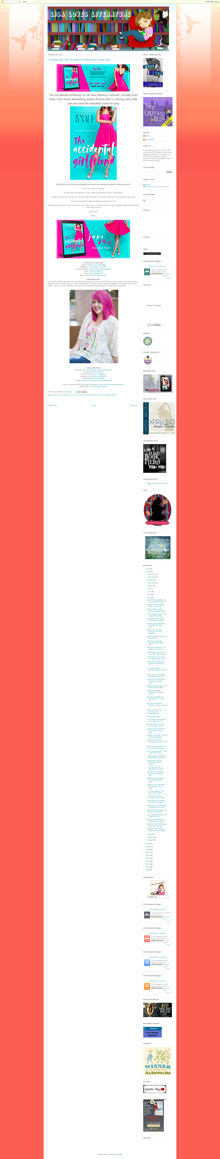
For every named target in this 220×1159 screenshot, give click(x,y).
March (149, 834)
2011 (147, 864)
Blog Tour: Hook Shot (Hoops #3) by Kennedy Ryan (156, 825)
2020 (147, 569)
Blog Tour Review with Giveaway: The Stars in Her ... (157, 741)
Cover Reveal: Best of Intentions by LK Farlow (155, 797)
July (149, 589)
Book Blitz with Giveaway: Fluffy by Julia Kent (155, 605)
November (151, 577)
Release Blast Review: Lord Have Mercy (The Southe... (157, 653)
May (149, 594)
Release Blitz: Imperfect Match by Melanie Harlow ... (157, 610)
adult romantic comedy (60, 395)
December (151, 574)
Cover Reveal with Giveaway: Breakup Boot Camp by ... (156, 757)
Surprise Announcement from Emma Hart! (156, 637)
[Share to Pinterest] (86, 392)
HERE (154, 152)
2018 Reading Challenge (157, 933)
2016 (147, 849)
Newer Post (53, 405)
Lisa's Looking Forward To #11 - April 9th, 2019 (157, 815)
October (150, 580)
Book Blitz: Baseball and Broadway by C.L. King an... (155, 698)
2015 (147, 852)
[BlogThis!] (79, 392)
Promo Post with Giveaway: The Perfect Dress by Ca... (156, 675)
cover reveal (73, 395)
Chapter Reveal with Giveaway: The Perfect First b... (155, 692)
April (149, 597)
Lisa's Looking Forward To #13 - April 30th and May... (157, 615)
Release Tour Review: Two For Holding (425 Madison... (157, 736)
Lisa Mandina (150, 139)
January (150, 840)
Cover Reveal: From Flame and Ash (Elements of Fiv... (157, 658)
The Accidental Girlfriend (108, 395)
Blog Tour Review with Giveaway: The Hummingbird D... (154, 711)
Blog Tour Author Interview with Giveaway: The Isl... (156, 725)
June (149, 591)
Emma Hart (81, 395)
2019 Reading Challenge (157, 909)
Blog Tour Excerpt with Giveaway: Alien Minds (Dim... (155, 643)
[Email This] (77, 392)
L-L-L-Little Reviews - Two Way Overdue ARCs (155, 792)
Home (94, 405)
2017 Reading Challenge (157, 957)
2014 (147, 855)
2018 (147, 844)
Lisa (152, 269)
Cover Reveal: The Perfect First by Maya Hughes (156, 801)
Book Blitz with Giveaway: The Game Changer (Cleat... (155, 780)
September (151, 583)
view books (168, 278)
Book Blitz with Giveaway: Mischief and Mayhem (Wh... (155, 773)
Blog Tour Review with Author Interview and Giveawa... (156, 747)
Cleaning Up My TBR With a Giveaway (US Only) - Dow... (156, 625)
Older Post (134, 405)
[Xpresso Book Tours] (159, 434)
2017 (147, 847)
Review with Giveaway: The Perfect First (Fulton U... (156, 648)
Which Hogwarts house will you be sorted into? (156, 186)
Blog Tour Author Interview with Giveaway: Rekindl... (156, 820)
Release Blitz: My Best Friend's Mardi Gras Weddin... (154, 762)
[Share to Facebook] (84, 392)
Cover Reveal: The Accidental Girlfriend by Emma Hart (157, 806)
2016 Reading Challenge (157, 981)
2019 (147, 571)
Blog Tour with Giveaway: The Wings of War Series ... (157, 811)
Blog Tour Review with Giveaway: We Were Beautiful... (154, 631)
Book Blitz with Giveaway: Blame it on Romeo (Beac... (157, 829)
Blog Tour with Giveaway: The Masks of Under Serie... (157, 687)
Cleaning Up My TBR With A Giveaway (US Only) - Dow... (156, 730)
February (150, 837)
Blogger (119, 1154)
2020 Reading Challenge (157, 266)
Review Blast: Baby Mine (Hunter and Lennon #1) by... (155, 663)
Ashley (148, 136)
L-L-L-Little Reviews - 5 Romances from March (155, 768)
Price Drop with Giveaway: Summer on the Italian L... (156, 619)
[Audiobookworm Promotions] (158, 483)
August (150, 586)
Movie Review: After (153, 716)
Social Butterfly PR (92, 395)
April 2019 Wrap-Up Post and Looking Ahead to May (156, 601)
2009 (147, 870)
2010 (147, 867)
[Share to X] (81, 392)
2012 (147, 861)
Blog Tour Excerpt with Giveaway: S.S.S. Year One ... (157, 705)
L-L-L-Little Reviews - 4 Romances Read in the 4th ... (156, 670)
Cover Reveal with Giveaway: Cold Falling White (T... (156, 720)
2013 (147, 858)
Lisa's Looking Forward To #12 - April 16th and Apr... (157, 752)
